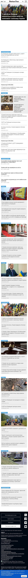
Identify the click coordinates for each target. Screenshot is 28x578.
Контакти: (4, 538)
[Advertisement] (14, 36)
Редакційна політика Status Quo (8, 552)
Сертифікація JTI (5, 559)
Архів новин (11, 519)
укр (2, 1)
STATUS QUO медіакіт (6, 547)
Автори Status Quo (5, 543)
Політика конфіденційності (6, 575)
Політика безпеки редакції (7, 557)
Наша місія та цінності (6, 546)
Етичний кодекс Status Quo (7, 545)
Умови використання (6, 551)
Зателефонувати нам (10, 515)
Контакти (10, 522)
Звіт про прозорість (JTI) (7, 558)
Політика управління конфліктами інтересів (11, 556)
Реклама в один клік (10, 526)
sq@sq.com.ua (7, 539)
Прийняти (24, 576)
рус (5, 1)
